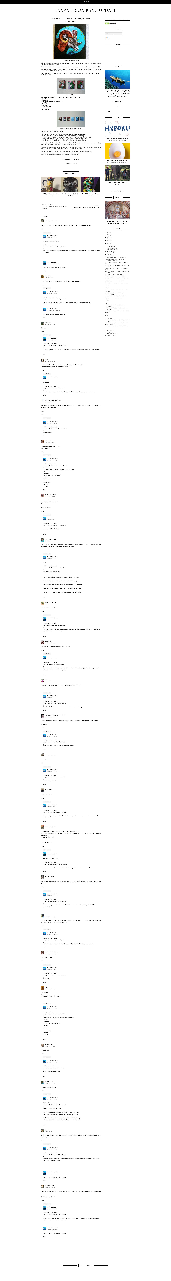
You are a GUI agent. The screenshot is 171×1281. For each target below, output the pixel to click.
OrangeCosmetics (50, 441)
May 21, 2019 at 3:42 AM (52, 423)
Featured (74, 163)
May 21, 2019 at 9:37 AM (52, 807)
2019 (108, 243)
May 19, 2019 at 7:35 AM (50, 361)
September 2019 (111, 249)
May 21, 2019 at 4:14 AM (52, 460)
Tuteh (47, 1130)
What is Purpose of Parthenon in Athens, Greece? (54, 207)
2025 (108, 234)
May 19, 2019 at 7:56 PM (50, 604)
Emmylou (48, 915)
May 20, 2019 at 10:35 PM (50, 1187)
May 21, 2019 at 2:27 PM (52, 1149)
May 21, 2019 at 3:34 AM (52, 379)
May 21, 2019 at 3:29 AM (52, 340)
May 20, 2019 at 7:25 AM (50, 878)
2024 (108, 235)
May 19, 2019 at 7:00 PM (50, 541)
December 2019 (111, 245)
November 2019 (111, 246)
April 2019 (110, 330)
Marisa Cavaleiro (50, 826)
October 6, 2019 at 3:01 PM (52, 1174)
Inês (46, 987)
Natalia (47, 754)
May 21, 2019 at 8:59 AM (52, 771)
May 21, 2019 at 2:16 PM (52, 1062)
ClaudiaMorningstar (51, 952)
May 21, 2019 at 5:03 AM (52, 520)
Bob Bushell (49, 789)
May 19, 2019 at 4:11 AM (50, 222)
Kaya (46, 359)
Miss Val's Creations (51, 220)
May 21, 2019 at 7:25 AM (52, 736)
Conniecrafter (50, 876)
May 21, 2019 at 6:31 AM (52, 620)
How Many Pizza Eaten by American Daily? (117, 329)
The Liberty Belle (50, 539)
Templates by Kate (98, 1270)
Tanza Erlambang (52, 236)
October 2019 (111, 248)
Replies (47, 232)
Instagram (58, 996)
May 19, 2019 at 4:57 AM (50, 277)
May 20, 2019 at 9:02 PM (50, 1132)
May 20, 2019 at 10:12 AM (50, 917)
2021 (108, 240)
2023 (108, 237)
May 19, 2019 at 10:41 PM (50, 643)
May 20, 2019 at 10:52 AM (50, 954)
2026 (108, 232)
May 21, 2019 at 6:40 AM (52, 697)
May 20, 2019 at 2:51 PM (50, 1083)
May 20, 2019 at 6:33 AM (50, 791)
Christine (48, 276)
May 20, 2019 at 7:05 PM (52, 293)
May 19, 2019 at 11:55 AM (50, 402)
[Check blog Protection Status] (117, 23)
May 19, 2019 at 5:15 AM (50, 324)
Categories (86, 1)
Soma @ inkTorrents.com (53, 400)
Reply (42, 229)
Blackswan (48, 641)
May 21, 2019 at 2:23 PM (52, 1099)
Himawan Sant (49, 1186)
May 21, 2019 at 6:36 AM (52, 659)
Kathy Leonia (49, 1045)
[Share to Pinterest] (76, 160)
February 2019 (111, 333)
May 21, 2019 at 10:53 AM (52, 895)
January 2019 (111, 335)
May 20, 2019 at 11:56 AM (50, 1046)
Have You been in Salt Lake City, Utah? (116, 276)
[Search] (126, 111)
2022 (108, 238)
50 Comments (66, 160)
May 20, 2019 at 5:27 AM (50, 756)
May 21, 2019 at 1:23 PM (52, 1008)
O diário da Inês (45, 996)
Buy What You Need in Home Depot (115, 274)
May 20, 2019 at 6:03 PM (52, 237)
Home (79, 1)
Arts (69, 163)
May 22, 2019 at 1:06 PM (52, 1209)
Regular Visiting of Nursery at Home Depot (86, 207)
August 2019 (110, 251)
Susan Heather (49, 1082)
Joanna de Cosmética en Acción (55, 715)
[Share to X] (74, 160)
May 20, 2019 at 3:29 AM (50, 717)
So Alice (47, 680)
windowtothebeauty (51, 602)
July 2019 (109, 252)
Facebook (52, 996)
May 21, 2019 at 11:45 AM (52, 969)
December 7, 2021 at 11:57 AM (53, 264)
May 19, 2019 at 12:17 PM (50, 442)
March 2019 (110, 332)
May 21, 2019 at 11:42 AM (52, 934)
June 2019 (110, 254)
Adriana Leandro (50, 495)
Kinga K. (47, 322)
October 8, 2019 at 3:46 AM (52, 1230)
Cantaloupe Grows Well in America (115, 257)
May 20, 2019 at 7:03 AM (50, 828)
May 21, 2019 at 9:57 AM (52, 855)
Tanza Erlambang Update (85, 10)
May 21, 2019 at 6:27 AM (52, 558)
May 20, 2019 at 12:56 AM (50, 682)
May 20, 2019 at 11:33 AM (50, 989)
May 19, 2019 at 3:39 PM (50, 496)
